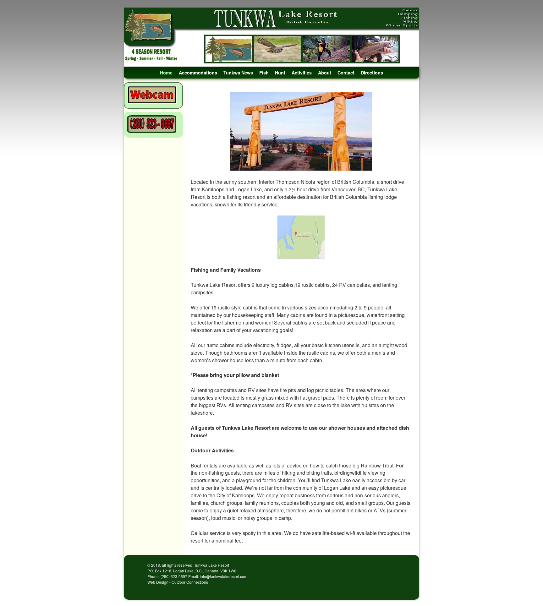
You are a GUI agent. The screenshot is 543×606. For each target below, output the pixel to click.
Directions (372, 72)
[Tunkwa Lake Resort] (271, 37)
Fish (264, 72)
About (324, 72)
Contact (345, 72)
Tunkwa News (238, 72)
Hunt (280, 72)
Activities (302, 72)
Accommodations (198, 72)
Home (166, 72)
